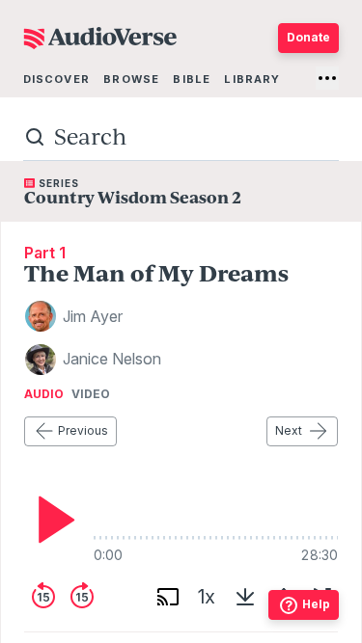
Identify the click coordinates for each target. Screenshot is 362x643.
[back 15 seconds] (43, 596)
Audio (44, 394)
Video (90, 394)
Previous (83, 430)
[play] (51, 519)
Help (316, 604)
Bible (191, 79)
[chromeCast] (168, 596)
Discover (56, 79)
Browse (131, 79)
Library (252, 79)
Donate (308, 37)
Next (288, 430)
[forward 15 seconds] (82, 596)
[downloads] (245, 596)
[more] (327, 78)
